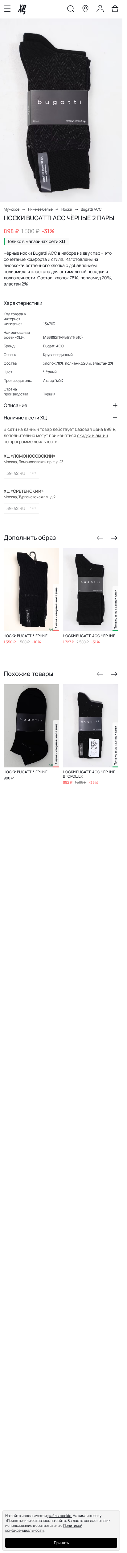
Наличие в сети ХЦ (25, 417)
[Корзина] (115, 10)
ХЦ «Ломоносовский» (29, 456)
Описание (15, 405)
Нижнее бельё (40, 209)
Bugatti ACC (91, 209)
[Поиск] (70, 10)
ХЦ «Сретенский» (24, 491)
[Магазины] (85, 10)
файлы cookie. (59, 1515)
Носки (66, 209)
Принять (61, 1542)
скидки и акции (92, 435)
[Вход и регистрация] (100, 10)
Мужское (11, 209)
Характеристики (23, 303)
